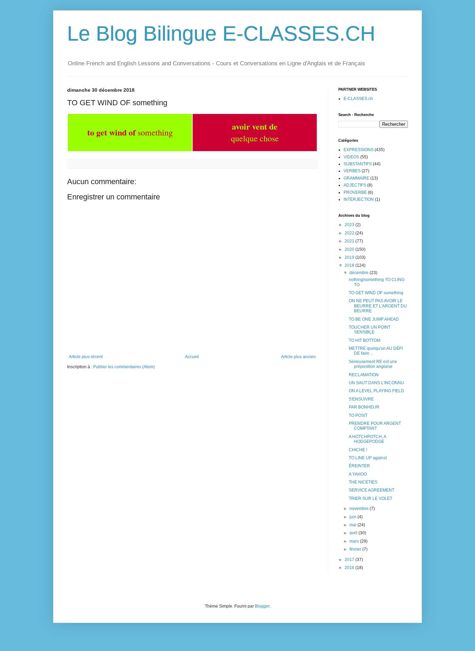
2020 (350, 249)
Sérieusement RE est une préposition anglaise (373, 364)
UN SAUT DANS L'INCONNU (376, 382)
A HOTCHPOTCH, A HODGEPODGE (367, 439)
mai (353, 524)
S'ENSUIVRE (361, 399)
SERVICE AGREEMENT (371, 490)
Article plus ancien (298, 356)
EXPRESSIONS (358, 149)
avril (354, 532)
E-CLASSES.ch (358, 98)
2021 (350, 241)
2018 (350, 265)
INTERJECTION (359, 199)
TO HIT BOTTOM (364, 340)
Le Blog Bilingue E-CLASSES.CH (221, 33)
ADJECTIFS (355, 185)
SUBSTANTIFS (358, 164)
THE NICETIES (363, 482)
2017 (350, 559)
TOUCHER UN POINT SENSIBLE (370, 330)
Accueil (192, 356)
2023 (350, 224)
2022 (350, 233)
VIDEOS (351, 157)
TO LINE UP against (368, 457)
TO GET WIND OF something (376, 292)
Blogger (262, 606)
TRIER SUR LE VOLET (370, 498)
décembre (359, 272)
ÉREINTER (359, 465)
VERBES (352, 170)
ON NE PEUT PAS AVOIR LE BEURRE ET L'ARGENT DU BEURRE (378, 305)
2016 (350, 567)
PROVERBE (355, 192)
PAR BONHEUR (364, 407)
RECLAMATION (364, 374)
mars (354, 541)
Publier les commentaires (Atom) (124, 366)
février (355, 549)
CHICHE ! (358, 449)
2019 (350, 257)
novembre (359, 508)
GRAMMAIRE (356, 178)
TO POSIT (358, 415)
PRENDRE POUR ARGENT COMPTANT (375, 426)
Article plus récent (86, 356)
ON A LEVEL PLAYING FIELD (376, 390)
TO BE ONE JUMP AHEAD (374, 319)
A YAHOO (358, 474)
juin (353, 516)
